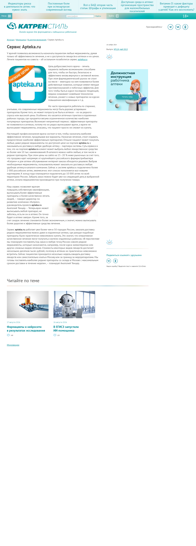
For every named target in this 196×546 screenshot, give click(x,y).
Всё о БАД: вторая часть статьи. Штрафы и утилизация (98, 6)
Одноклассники (185, 27)
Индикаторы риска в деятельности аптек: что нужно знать (19, 6)
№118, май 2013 (121, 49)
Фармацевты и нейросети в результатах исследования (26, 326)
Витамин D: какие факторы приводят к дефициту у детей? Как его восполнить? (176, 6)
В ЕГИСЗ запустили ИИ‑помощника (66, 326)
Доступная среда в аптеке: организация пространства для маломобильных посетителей (137, 6)
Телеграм (170, 27)
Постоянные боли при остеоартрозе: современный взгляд (59, 6)
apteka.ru (82, 59)
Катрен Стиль (12, 33)
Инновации (13, 344)
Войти (111, 16)
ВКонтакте (178, 27)
